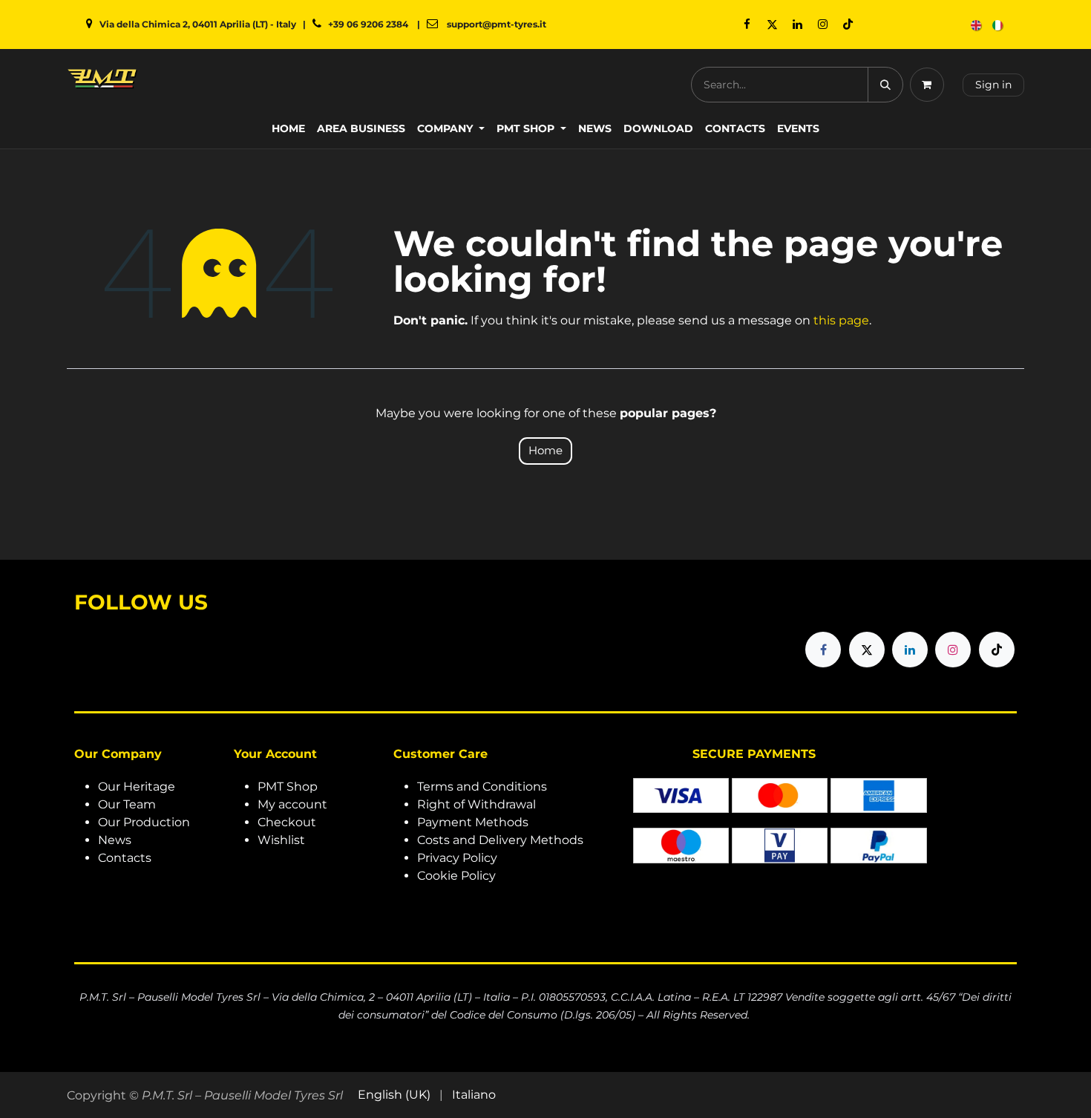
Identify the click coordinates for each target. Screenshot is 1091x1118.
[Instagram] (822, 24)
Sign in (993, 84)
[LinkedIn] (797, 24)
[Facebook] (746, 24)
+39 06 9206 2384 (368, 24)
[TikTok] (847, 24)
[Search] (885, 84)
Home (545, 450)
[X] (772, 24)
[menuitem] (977, 25)
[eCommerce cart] (930, 84)
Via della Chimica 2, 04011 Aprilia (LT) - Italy (197, 24)
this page (841, 320)
